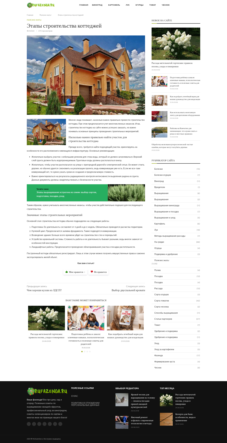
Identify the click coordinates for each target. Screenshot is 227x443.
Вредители (177, 187)
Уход (177, 343)
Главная (83, 5)
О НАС (74, 396)
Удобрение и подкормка (177, 331)
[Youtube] (45, 424)
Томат (152, 5)
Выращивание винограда (177, 205)
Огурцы (139, 5)
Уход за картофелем (177, 349)
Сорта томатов (177, 300)
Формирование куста (177, 361)
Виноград (97, 5)
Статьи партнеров (177, 319)
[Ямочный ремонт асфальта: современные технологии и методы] (121, 422)
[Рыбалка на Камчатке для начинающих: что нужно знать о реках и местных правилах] (159, 132)
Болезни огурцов (177, 175)
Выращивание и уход (177, 217)
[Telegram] (55, 424)
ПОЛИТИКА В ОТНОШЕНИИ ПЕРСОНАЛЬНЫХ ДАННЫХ (85, 404)
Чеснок (166, 5)
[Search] (199, 5)
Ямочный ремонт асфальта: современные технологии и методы (142, 420)
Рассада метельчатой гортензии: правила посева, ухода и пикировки (172, 65)
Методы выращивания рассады (177, 236)
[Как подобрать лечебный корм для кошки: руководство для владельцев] (125, 318)
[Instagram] (39, 424)
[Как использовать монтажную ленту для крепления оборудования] (159, 116)
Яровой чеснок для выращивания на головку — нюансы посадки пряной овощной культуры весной (143, 400)
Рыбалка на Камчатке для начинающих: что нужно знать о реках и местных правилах (183, 131)
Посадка (177, 276)
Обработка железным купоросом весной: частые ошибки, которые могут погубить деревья (172, 145)
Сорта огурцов (177, 294)
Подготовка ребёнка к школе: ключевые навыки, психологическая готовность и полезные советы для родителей (185, 81)
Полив (177, 270)
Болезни (177, 169)
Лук (128, 5)
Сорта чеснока (177, 306)
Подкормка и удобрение (177, 254)
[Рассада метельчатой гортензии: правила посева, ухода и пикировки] (46, 318)
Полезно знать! (45, 15)
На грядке (177, 242)
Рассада (177, 288)
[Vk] (50, 424)
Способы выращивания (177, 313)
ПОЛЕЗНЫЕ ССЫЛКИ (82, 388)
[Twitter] (34, 424)
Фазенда (177, 355)
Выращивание (177, 193)
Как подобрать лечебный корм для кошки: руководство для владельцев (185, 97)
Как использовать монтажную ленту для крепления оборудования (185, 113)
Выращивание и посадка (177, 211)
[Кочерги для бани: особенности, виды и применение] (166, 419)
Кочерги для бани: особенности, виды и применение (185, 417)
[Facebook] (29, 424)
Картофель (114, 5)
